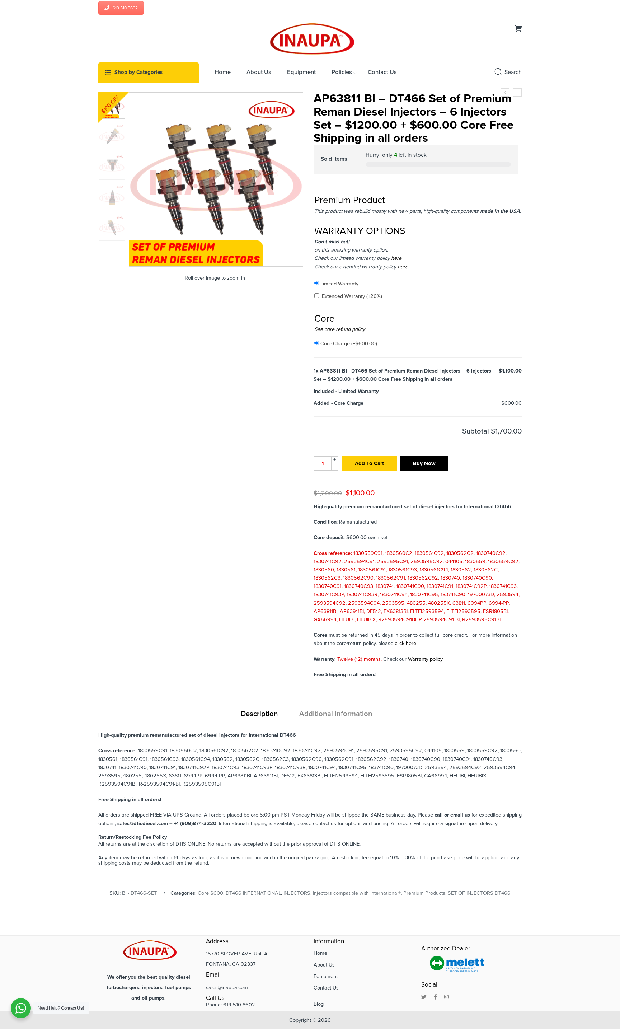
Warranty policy (425, 659)
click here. (406, 643)
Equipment (326, 976)
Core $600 (210, 893)
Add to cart (369, 463)
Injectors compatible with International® (357, 893)
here (395, 258)
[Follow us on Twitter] (424, 997)
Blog (319, 1004)
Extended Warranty (352, 296)
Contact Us (326, 988)
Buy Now (424, 463)
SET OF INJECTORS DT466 (479, 893)
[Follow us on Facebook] (435, 997)
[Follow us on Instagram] (446, 997)
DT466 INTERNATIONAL (253, 893)
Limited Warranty (339, 284)
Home (320, 953)
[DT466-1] (112, 106)
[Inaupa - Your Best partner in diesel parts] (310, 38)
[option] (111, 105)
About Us (324, 965)
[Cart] (518, 30)
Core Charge (348, 344)
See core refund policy (339, 329)
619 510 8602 (125, 7)
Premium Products (424, 893)
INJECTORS (296, 893)
